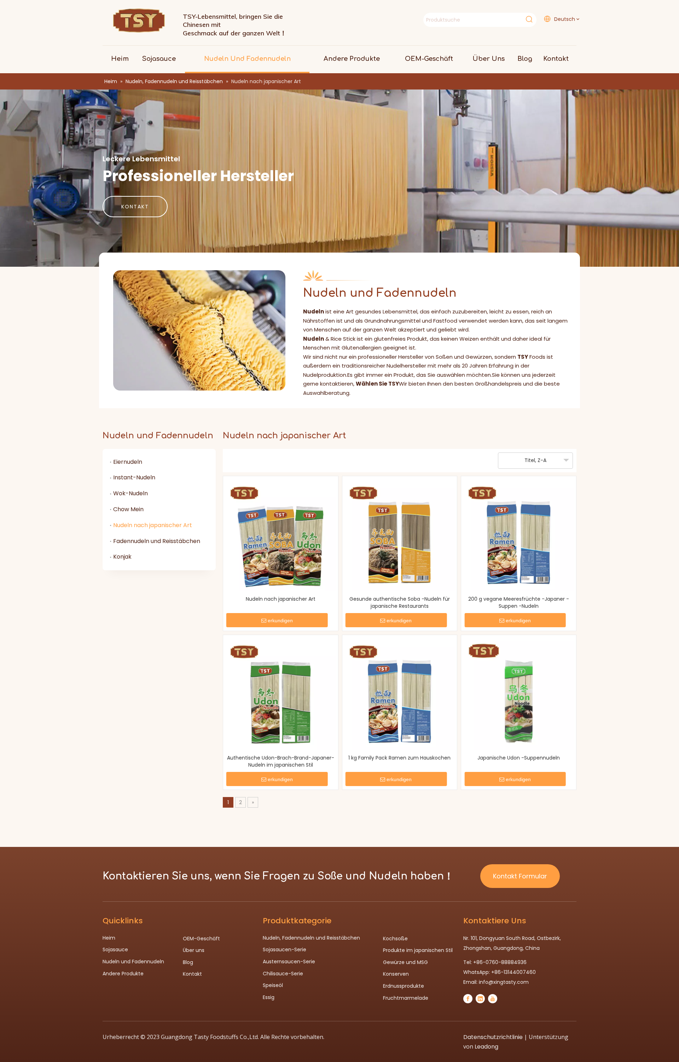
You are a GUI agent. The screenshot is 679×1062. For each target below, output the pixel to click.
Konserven (396, 973)
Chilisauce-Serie (283, 973)
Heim (109, 937)
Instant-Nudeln (134, 477)
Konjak (122, 557)
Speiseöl (273, 985)
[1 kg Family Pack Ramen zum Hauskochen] (399, 694)
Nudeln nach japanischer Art (152, 525)
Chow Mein (128, 509)
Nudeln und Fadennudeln (133, 961)
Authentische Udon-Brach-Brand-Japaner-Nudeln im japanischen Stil (280, 761)
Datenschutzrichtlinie (493, 1037)
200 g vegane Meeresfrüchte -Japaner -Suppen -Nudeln (518, 602)
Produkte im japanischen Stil (418, 950)
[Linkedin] (480, 998)
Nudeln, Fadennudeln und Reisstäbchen (311, 937)
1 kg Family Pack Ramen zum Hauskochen (399, 757)
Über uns (193, 950)
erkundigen (280, 620)
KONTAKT (135, 206)
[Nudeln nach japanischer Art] (280, 536)
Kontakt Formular (520, 876)
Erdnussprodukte (403, 985)
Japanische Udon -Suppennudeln (518, 757)
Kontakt (192, 973)
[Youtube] (492, 998)
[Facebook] (467, 998)
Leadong (486, 1047)
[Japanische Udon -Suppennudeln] (518, 694)
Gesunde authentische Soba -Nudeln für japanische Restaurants (399, 602)
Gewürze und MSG (405, 962)
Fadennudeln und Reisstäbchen (156, 541)
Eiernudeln (127, 462)
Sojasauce (115, 949)
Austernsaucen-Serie (289, 961)
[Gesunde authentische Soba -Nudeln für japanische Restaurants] (399, 536)
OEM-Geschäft (201, 938)
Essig (268, 997)
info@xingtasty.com (504, 982)
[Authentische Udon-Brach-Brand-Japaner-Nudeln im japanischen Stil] (280, 694)
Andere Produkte (123, 973)
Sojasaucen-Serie (284, 949)
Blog (188, 962)
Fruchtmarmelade (405, 998)
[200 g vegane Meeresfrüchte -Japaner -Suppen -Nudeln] (518, 536)
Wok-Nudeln (130, 493)
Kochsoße (395, 938)
